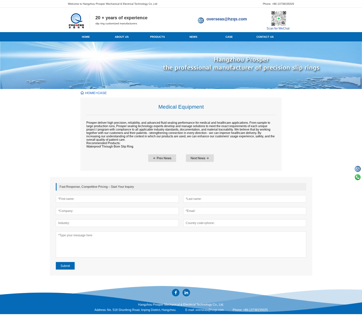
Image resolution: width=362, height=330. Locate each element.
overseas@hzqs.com (226, 19)
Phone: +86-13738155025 (278, 3)
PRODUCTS (157, 36)
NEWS (193, 36)
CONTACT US (265, 36)
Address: (100, 309)
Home (86, 36)
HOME (90, 93)
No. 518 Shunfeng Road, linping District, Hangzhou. (141, 309)
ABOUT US (122, 36)
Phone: (237, 309)
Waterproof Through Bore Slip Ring (109, 146)
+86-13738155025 (255, 309)
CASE (229, 36)
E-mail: (190, 309)
